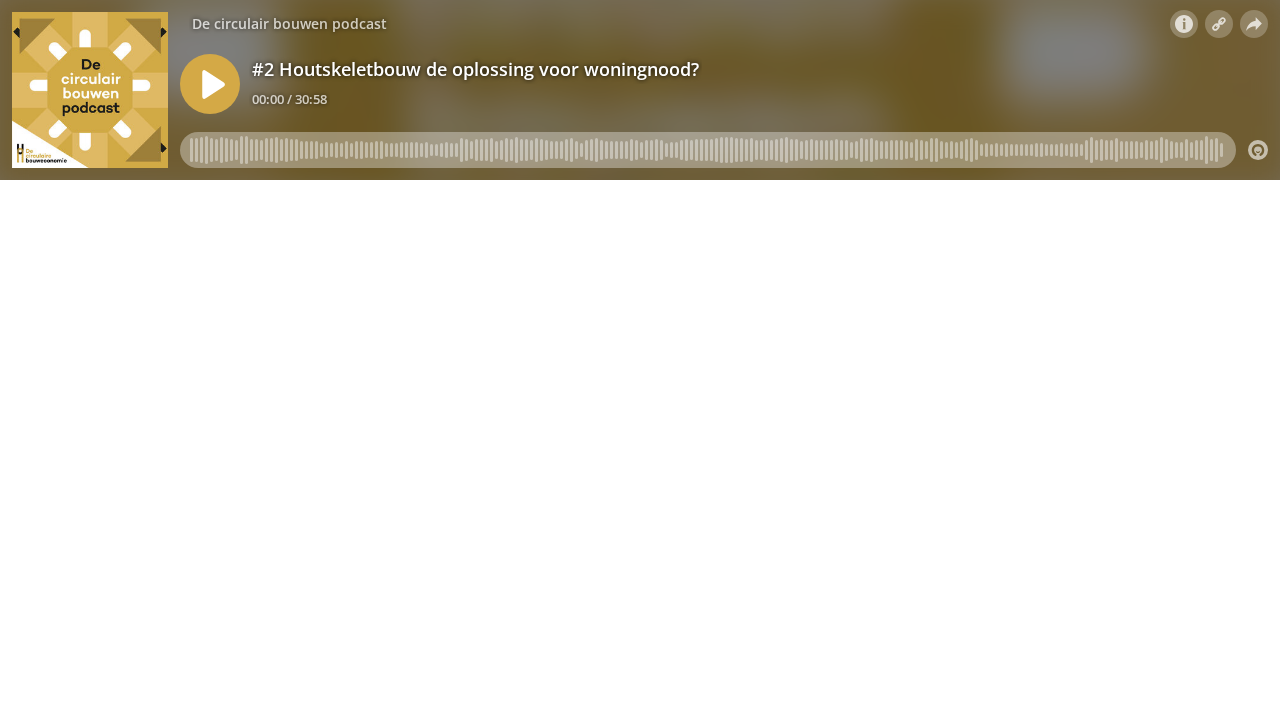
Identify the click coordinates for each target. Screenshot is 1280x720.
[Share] (1254, 24)
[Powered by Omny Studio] (1258, 150)
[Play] (210, 84)
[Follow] (1219, 24)
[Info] (1184, 24)
